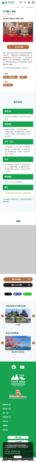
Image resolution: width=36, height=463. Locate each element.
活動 (22, 7)
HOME (17, 7)
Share (18, 294)
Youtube (22, 367)
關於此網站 (18, 437)
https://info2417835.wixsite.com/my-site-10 (19, 193)
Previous (2, 316)
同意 (18, 456)
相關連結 (5, 425)
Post (9, 294)
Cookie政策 (18, 441)
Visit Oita (7, 2)
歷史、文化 (7, 85)
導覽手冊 (5, 421)
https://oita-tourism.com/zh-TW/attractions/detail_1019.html (18, 317)
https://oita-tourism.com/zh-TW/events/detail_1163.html (18, 344)
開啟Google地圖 (16, 285)
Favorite (21, 2)
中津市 (22, 77)
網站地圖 (5, 430)
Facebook (14, 367)
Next (33, 316)
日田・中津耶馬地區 (9, 77)
